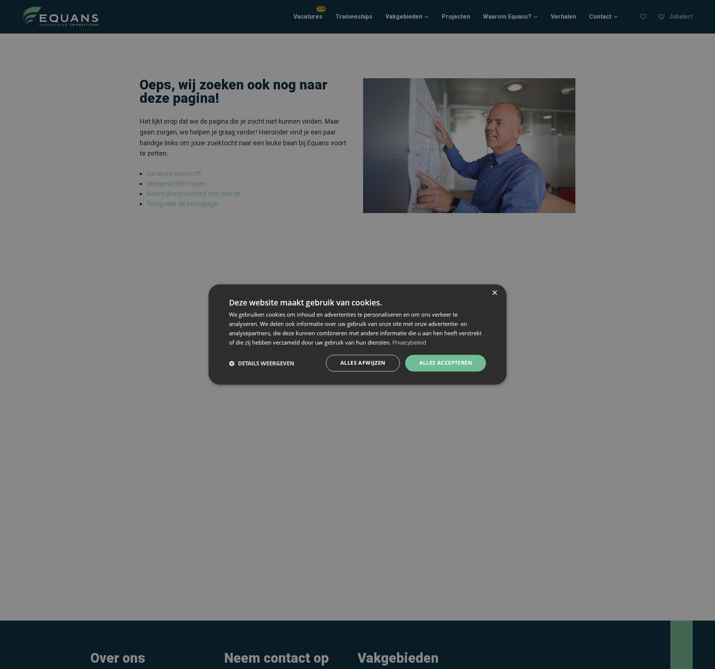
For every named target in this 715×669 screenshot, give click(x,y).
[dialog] (357, 334)
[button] (261, 363)
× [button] (494, 293)
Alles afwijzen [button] (362, 363)
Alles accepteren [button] (445, 363)
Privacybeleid (409, 342)
